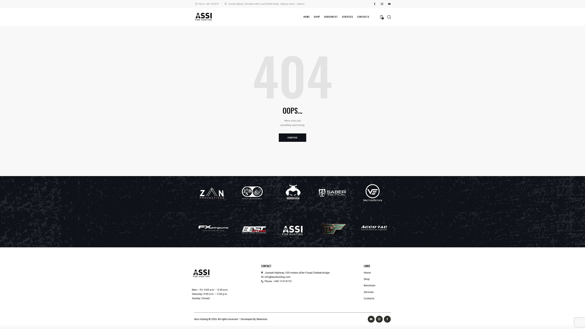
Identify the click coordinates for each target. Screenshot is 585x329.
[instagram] (382, 4)
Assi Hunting (201, 319)
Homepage (292, 137)
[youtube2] (389, 4)
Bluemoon (262, 319)
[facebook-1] (375, 4)
